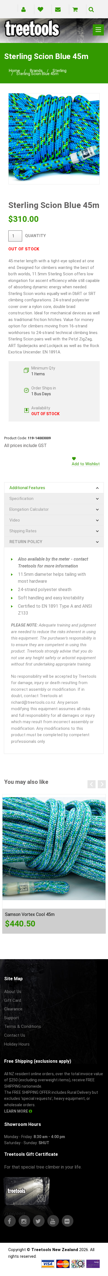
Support (11, 1017)
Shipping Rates (23, 530)
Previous (92, 784)
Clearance (13, 1009)
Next (102, 784)
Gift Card (12, 1000)
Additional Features (27, 487)
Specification (21, 498)
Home (14, 70)
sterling (59, 70)
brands (36, 70)
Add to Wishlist (86, 463)
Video (14, 520)
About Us (12, 991)
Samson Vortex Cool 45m (30, 914)
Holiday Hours (17, 1044)
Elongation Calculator (29, 509)
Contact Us (14, 1035)
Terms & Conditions (22, 1026)
